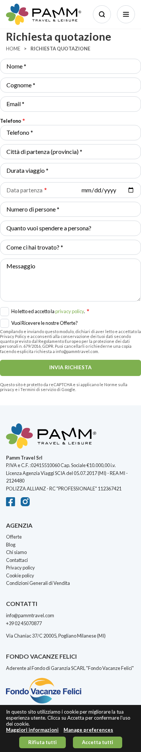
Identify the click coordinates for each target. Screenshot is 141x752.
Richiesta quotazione (60, 49)
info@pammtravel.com (30, 615)
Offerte (14, 537)
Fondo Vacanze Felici (110, 668)
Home (13, 49)
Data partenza (24, 190)
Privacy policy (20, 568)
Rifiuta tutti (42, 742)
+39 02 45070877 (24, 623)
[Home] (43, 14)
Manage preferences (88, 730)
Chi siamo (16, 552)
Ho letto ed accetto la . (48, 310)
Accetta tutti (97, 742)
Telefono (10, 121)
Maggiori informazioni (32, 730)
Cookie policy (20, 575)
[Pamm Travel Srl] (70, 438)
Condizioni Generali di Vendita (38, 583)
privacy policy (69, 311)
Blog (10, 545)
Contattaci (17, 560)
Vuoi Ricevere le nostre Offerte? (44, 323)
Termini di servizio (38, 389)
